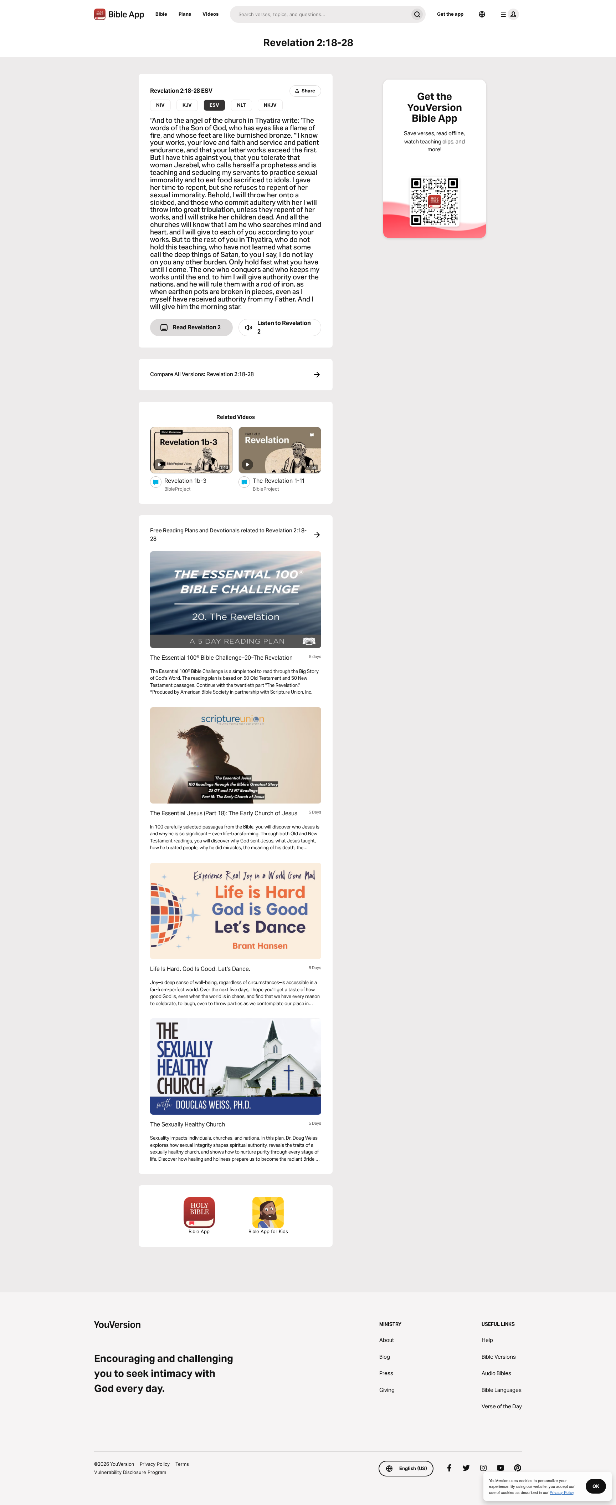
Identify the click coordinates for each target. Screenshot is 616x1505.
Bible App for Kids (268, 1231)
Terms (182, 1464)
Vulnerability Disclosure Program (130, 1472)
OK (595, 1486)
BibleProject (177, 489)
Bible (161, 14)
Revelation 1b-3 (192, 480)
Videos (210, 14)
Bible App (199, 1231)
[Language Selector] (482, 14)
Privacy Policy (155, 1464)
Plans (185, 14)
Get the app (450, 14)
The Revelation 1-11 (287, 480)
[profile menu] (508, 14)
